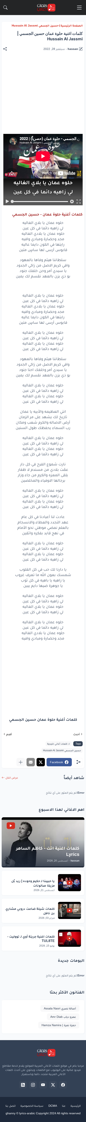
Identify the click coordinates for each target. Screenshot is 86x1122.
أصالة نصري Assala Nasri (60, 1008)
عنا (64, 1105)
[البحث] (5, 7)
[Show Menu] (79, 7)
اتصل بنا (10, 1105)
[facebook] (63, 1085)
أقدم (9, 734)
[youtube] (43, 1085)
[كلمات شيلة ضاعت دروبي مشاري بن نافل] (69, 910)
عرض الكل (11, 777)
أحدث (76, 734)
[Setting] (71, 201)
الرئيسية (76, 1105)
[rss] (23, 1085)
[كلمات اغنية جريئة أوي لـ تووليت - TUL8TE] (69, 938)
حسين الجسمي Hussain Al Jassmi (35, 25)
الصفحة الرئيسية (72, 25)
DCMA (52, 1105)
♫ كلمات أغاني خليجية (58, 743)
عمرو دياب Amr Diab (63, 1016)
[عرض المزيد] (20, 762)
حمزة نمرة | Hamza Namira (59, 1025)
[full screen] (78, 201)
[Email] (31, 762)
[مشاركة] (7, 49)
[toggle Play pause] (7, 201)
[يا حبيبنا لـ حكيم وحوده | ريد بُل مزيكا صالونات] (69, 882)
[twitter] (53, 1085)
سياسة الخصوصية (31, 1105)
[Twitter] (41, 762)
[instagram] (33, 1085)
